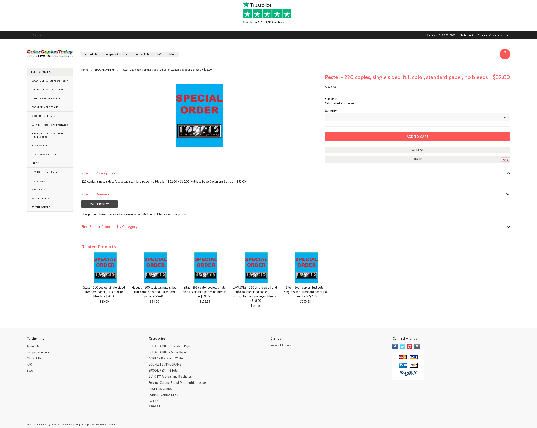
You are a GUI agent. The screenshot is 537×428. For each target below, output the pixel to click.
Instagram (417, 346)
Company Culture (116, 54)
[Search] (28, 35)
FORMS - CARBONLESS (43, 154)
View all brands (281, 345)
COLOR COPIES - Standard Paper (49, 80)
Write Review (99, 204)
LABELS (35, 163)
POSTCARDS (38, 189)
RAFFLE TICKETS (40, 198)
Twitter (402, 346)
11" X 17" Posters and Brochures (49, 124)
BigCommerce (110, 424)
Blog (172, 54)
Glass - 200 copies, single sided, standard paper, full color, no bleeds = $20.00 (104, 291)
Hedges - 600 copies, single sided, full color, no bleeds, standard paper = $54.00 (154, 291)
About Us (91, 54)
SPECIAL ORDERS (40, 207)
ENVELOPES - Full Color (44, 171)
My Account (466, 35)
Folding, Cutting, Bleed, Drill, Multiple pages (47, 135)
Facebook (395, 346)
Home (85, 70)
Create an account (499, 35)
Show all (154, 406)
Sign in (482, 35)
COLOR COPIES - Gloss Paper (47, 89)
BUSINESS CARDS (41, 145)
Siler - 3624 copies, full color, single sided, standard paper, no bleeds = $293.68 (305, 291)
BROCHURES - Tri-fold (43, 115)
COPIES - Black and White (45, 98)
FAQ (159, 54)
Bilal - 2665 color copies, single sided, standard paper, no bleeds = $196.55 (205, 291)
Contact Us (142, 54)
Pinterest (409, 346)
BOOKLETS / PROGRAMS (44, 107)
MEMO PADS (38, 180)
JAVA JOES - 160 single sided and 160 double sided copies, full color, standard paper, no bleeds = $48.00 (255, 294)
